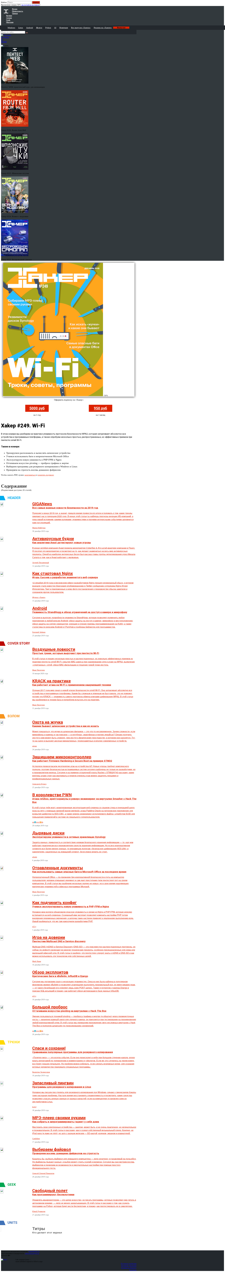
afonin (34, 857)
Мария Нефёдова (38, 528)
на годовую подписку (30, 5)
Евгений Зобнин (38, 632)
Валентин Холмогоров (41, 1072)
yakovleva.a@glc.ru (32, 1253)
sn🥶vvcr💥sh (37, 822)
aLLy (34, 927)
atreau (34, 746)
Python (48, 28)
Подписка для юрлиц (128, 1266)
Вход (222, 4)
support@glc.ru (34, 1251)
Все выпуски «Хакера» (81, 28)
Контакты (132, 1270)
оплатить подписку (46, 475)
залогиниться (30, 475)
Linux (20, 28)
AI (55, 28)
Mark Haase (36, 961)
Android (29, 28)
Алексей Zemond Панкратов (43, 1173)
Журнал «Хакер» (38, 597)
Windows (11, 28)
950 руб (100, 408)
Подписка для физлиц (128, 1264)
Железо (39, 28)
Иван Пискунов (38, 670)
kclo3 (34, 1107)
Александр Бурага (39, 784)
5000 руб (37, 408)
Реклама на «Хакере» (103, 28)
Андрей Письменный (40, 563)
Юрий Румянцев (38, 1211)
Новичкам (63, 28)
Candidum (36, 1139)
